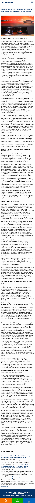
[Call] (6, 502)
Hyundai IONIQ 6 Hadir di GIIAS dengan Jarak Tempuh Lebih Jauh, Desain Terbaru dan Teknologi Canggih (16, 10)
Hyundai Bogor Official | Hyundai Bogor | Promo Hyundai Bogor (20, 492)
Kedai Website (15, 495)
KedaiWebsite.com (26, 495)
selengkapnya (24, 464)
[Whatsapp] (17, 502)
